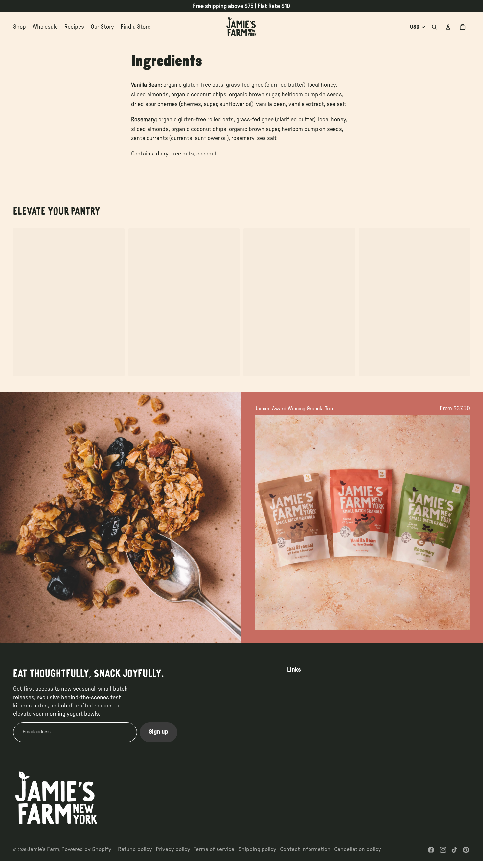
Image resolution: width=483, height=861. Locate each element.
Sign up (158, 732)
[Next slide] (460, 522)
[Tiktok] (454, 850)
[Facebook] (431, 850)
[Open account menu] (448, 27)
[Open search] (434, 27)
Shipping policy (257, 849)
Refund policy (135, 849)
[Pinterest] (466, 850)
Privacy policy (173, 849)
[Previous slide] (264, 522)
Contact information (305, 849)
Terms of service (214, 849)
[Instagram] (443, 850)
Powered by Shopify (86, 849)
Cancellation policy (357, 849)
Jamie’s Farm (43, 849)
